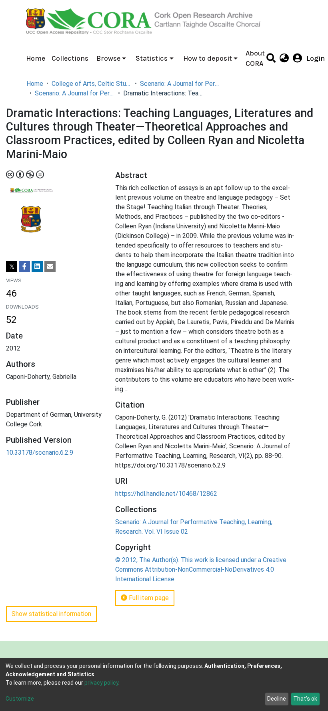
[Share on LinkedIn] (37, 266)
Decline (276, 698)
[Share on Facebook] (24, 266)
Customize (20, 698)
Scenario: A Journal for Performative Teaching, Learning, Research (180, 83)
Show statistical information (51, 614)
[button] (284, 58)
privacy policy (101, 682)
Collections (70, 58)
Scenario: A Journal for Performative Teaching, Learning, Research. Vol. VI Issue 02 (75, 93)
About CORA (255, 58)
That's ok (305, 698)
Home (35, 58)
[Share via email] (50, 266)
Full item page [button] (148, 598)
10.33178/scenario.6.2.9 (39, 452)
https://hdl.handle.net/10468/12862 (166, 493)
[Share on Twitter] (11, 266)
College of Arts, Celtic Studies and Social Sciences (92, 83)
